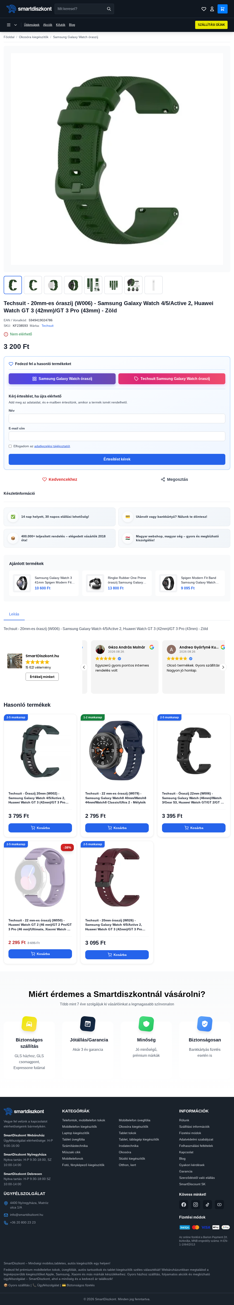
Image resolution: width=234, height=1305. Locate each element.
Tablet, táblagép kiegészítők (139, 1139)
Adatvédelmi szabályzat (196, 1139)
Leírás (14, 614)
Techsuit (47, 325)
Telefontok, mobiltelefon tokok (83, 1120)
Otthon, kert (127, 1165)
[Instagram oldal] (195, 1204)
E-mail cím (17, 428)
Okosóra (125, 1152)
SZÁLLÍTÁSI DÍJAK (211, 24)
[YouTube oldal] (219, 1204)
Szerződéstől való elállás (197, 1177)
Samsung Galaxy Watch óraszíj (75, 37)
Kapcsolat (186, 1152)
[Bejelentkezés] (212, 9)
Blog (72, 24)
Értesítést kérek (117, 459)
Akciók (47, 24)
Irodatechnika (128, 1146)
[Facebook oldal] (183, 1204)
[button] (223, 667)
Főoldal (9, 37)
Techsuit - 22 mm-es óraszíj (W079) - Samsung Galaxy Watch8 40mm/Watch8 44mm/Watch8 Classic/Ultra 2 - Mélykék (115, 798)
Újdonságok (32, 24)
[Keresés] (109, 9)
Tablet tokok (127, 1133)
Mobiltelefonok (72, 1158)
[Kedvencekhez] (69, 779)
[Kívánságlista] (204, 9)
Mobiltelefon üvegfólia (134, 1120)
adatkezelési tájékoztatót (52, 446)
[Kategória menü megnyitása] (11, 25)
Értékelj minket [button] (42, 677)
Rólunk (184, 1120)
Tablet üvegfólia (73, 1139)
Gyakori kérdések (192, 1165)
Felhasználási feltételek (196, 1146)
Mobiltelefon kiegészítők (79, 1126)
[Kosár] (223, 8)
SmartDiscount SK (192, 1184)
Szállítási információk (194, 1126)
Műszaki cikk (71, 1152)
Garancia (185, 1171)
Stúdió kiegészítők (132, 1158)
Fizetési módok (190, 1133)
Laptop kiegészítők (75, 1133)
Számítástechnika (75, 1146)
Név (12, 410)
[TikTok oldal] (207, 1204)
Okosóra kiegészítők (33, 37)
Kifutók (60, 24)
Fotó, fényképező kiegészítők (83, 1165)
